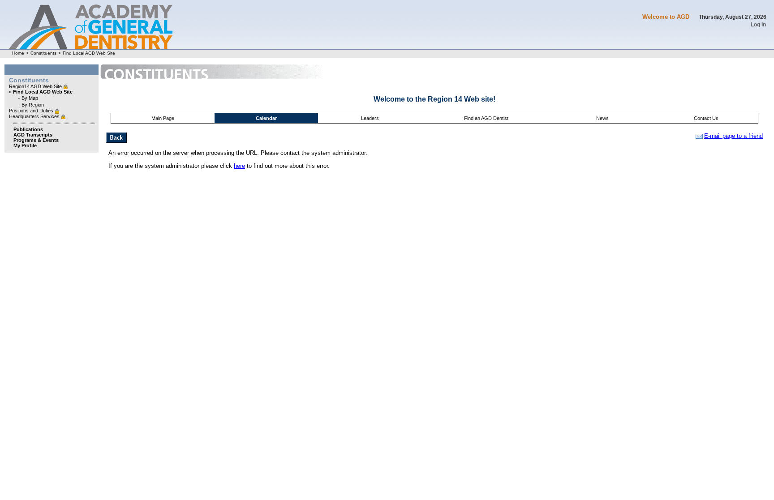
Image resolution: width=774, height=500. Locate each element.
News (602, 118)
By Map (30, 98)
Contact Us (706, 118)
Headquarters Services (35, 116)
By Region (33, 104)
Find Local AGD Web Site (89, 53)
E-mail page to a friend (733, 135)
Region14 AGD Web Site (36, 86)
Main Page (162, 118)
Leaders (370, 118)
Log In (758, 24)
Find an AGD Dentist (486, 118)
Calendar (266, 118)
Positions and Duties (32, 110)
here (239, 165)
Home (18, 53)
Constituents (43, 53)
